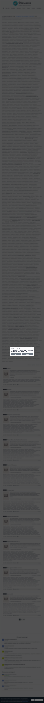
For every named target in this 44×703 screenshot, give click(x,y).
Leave (16, 354)
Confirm (27, 354)
